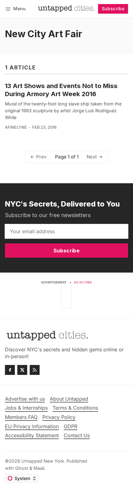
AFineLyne (16, 127)
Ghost (21, 468)
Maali (38, 468)
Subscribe (113, 8)
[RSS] (35, 370)
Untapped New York (42, 461)
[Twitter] (22, 370)
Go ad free (83, 282)
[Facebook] (10, 370)
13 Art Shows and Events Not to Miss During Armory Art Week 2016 (61, 90)
